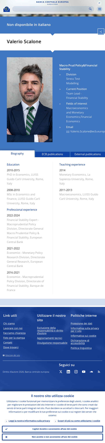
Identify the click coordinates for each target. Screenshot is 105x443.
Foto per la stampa (14, 338)
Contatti (7, 343)
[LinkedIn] (68, 371)
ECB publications (52, 154)
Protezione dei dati (81, 323)
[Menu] (99, 9)
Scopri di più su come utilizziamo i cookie (79, 421)
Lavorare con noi (13, 328)
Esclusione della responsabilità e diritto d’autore (50, 331)
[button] (99, 3)
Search (90, 9)
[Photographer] (50, 140)
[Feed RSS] (99, 371)
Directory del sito (12, 355)
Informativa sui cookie (83, 336)
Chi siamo (9, 323)
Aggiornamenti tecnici (49, 338)
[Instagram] (76, 371)
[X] (60, 371)
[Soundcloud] (91, 371)
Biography (17, 153)
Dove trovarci (11, 347)
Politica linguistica (81, 348)
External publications (88, 154)
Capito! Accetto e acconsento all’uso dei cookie (54, 429)
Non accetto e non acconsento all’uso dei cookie (54, 437)
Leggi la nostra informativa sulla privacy (29, 421)
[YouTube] (83, 371)
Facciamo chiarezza (14, 333)
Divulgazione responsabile (52, 343)
